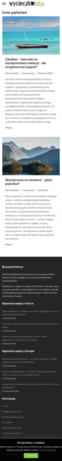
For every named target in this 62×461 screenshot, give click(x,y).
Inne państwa (28, 73)
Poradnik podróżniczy (12, 433)
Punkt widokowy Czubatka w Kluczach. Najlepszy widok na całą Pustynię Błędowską (30, 314)
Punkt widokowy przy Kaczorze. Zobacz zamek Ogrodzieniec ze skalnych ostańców (24, 340)
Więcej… (9, 127)
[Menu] (4, 3)
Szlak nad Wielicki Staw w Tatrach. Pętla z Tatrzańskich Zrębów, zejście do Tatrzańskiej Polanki (29, 375)
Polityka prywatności (12, 411)
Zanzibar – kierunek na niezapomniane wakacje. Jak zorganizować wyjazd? (25, 63)
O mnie (5, 406)
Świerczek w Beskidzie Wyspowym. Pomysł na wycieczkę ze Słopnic (30, 327)
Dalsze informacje (47, 450)
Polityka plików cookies (13, 417)
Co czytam (7, 422)
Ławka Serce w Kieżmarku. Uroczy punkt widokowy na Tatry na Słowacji (30, 387)
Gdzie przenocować (11, 427)
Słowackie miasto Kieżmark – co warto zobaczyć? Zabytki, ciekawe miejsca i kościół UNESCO (29, 362)
